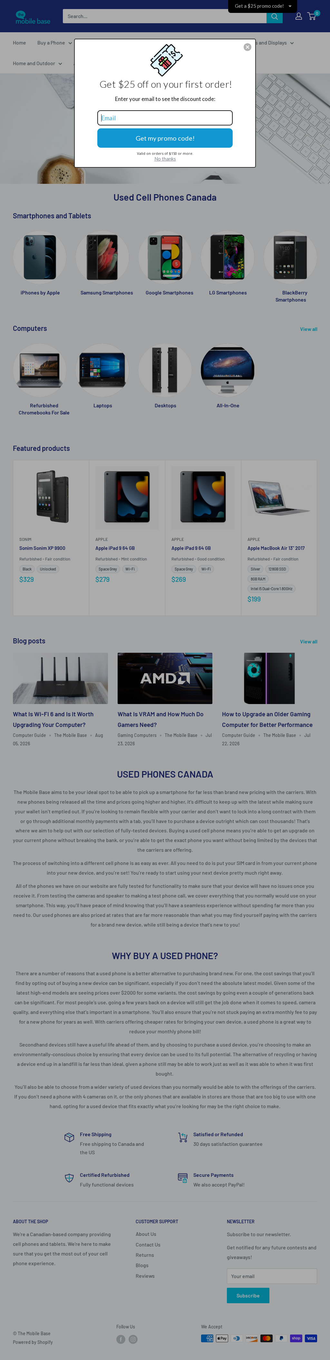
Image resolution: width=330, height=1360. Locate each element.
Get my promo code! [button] (165, 138)
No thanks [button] (165, 159)
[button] (247, 47)
